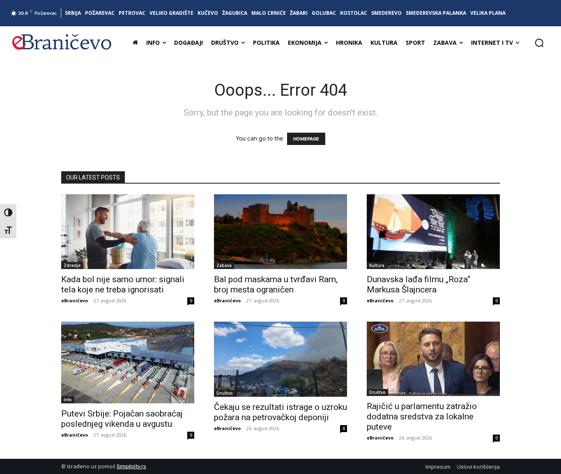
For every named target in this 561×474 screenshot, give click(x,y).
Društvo (224, 393)
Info (68, 400)
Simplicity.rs (131, 466)
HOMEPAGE (306, 139)
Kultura (376, 265)
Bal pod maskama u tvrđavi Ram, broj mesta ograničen (276, 284)
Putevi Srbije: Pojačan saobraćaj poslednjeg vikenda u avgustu (122, 419)
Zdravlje (72, 265)
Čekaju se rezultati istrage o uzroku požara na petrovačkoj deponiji (280, 412)
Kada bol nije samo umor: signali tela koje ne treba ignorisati (122, 284)
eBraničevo (74, 300)
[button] (539, 43)
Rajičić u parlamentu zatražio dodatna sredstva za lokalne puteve (422, 416)
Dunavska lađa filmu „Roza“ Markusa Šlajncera (418, 284)
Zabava (224, 265)
